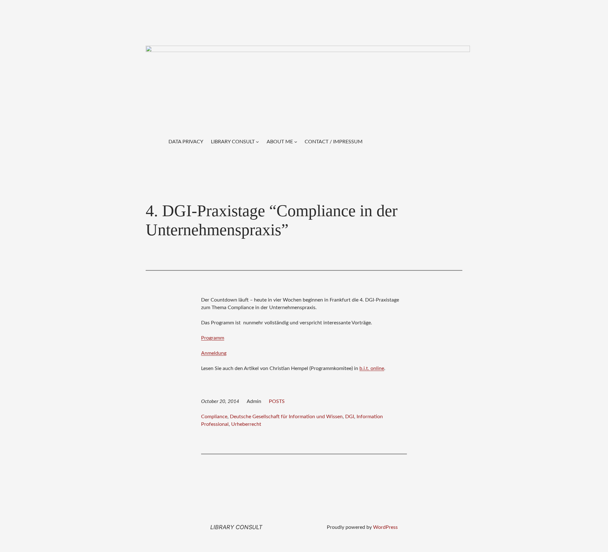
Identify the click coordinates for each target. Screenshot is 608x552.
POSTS (277, 401)
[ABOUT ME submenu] (295, 141)
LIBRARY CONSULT (233, 141)
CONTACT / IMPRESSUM (334, 141)
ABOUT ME (280, 141)
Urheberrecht (246, 424)
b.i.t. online (371, 368)
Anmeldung (213, 353)
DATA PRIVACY (185, 141)
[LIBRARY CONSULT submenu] (257, 141)
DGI (349, 416)
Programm (212, 338)
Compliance (214, 416)
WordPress (385, 527)
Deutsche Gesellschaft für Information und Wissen (286, 416)
